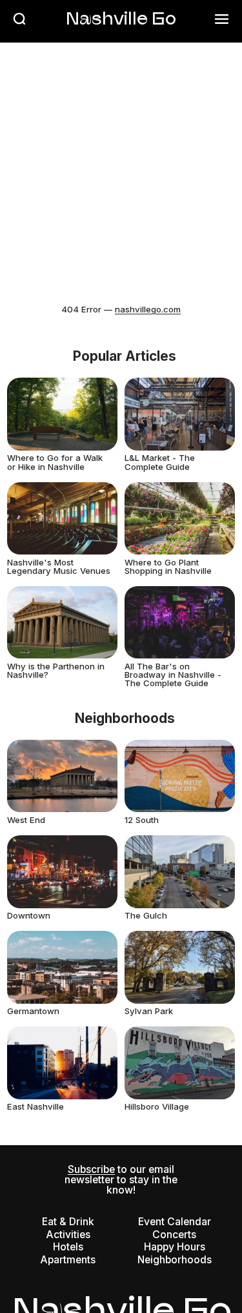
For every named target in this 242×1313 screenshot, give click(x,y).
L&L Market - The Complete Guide (160, 462)
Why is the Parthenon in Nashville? (56, 670)
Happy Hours (174, 1247)
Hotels (68, 1247)
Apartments (68, 1260)
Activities (68, 1234)
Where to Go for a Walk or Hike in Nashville (55, 462)
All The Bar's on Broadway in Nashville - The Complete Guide (173, 674)
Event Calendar (174, 1222)
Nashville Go (121, 18)
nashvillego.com (148, 309)
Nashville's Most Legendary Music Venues (58, 566)
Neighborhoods (174, 1260)
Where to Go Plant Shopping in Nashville (168, 566)
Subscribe (91, 1169)
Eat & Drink (68, 1222)
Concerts (174, 1234)
